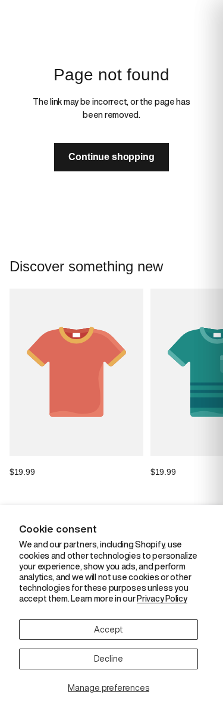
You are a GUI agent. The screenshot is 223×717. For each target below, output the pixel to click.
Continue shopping (111, 157)
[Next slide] (200, 384)
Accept (108, 629)
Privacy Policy (162, 598)
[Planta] (61, 11)
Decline (108, 659)
